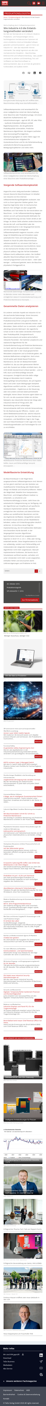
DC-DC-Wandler (9, 963)
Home (5, 17)
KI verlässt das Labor (11, 921)
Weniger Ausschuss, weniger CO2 (16, 636)
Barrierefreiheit (9, 1394)
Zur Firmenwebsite (30, 600)
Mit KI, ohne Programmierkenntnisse (17, 904)
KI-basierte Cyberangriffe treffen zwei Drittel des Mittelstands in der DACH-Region (22, 864)
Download (7, 1358)
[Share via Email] (29, 73)
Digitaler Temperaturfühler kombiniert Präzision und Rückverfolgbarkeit (22, 993)
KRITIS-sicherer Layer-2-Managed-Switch (19, 762)
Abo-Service (7, 1368)
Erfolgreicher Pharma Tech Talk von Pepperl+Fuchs (23, 1229)
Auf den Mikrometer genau (14, 848)
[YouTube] (41, 1368)
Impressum (7, 1390)
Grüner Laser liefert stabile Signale (17, 733)
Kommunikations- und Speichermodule (18, 951)
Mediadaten (7, 1365)
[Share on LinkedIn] (34, 73)
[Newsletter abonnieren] (41, 1362)
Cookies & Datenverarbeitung (28, 1394)
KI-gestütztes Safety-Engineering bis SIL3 (19, 748)
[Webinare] (41, 1375)
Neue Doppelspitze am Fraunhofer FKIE (18, 1334)
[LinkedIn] (41, 1356)
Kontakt (6, 1398)
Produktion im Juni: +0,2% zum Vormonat (19, 876)
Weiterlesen (38, 741)
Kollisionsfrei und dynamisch (14, 831)
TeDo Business (9, 1361)
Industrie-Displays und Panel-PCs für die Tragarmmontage (19, 1007)
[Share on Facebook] (40, 73)
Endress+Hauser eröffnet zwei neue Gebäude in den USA (21, 1299)
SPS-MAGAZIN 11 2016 (15, 591)
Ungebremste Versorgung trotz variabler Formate (22, 780)
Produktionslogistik (17, 13)
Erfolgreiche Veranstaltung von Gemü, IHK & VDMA (23, 1263)
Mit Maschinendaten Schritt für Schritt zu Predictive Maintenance (19, 815)
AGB (28, 1390)
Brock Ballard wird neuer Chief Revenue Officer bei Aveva (23, 1022)
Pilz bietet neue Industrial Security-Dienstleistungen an (17, 976)
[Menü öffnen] (43, 3)
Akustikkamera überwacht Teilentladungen (20, 888)
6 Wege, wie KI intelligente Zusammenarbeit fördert (23, 796)
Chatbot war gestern (11, 938)
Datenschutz (19, 1390)
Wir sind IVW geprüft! (11, 1354)
